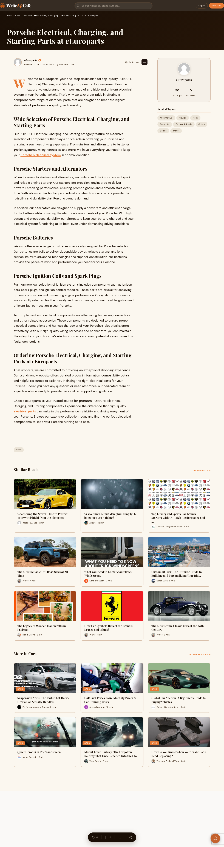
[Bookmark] (119, 837)
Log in (202, 5)
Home (9, 16)
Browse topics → (202, 470)
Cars (17, 16)
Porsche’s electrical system (41, 155)
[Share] (130, 837)
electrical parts (25, 411)
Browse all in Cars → (200, 654)
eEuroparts (30, 60)
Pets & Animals (184, 124)
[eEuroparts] (18, 62)
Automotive (166, 117)
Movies (183, 117)
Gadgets (164, 124)
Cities (201, 124)
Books (163, 130)
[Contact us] (215, 838)
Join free (216, 5)
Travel (176, 130)
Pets (195, 117)
